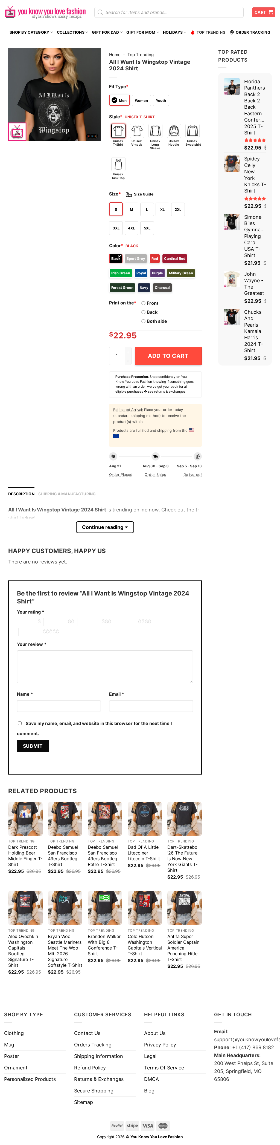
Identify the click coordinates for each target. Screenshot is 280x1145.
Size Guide (143, 194)
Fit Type (119, 86)
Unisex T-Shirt (118, 142)
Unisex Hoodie (173, 142)
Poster (11, 1056)
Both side (157, 321)
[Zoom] (16, 133)
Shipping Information (98, 1056)
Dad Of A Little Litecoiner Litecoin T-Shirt (144, 852)
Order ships (155, 474)
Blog (149, 1091)
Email (116, 694)
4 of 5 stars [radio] (126, 621)
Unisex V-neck (136, 142)
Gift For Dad (105, 32)
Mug (9, 1045)
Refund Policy (90, 1068)
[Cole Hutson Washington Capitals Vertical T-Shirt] (145, 908)
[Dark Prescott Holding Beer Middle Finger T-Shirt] (25, 819)
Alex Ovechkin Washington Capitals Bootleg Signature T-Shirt (23, 951)
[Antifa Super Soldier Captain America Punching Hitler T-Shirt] (184, 908)
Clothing (14, 1033)
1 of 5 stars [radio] (25, 621)
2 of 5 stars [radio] (56, 621)
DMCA (151, 1079)
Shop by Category (29, 32)
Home (115, 54)
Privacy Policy (160, 1045)
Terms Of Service (164, 1068)
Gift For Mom (140, 32)
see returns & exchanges (166, 391)
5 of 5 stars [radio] (31, 631)
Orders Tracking (93, 1045)
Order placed (121, 474)
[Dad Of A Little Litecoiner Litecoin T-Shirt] (145, 819)
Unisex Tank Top (118, 176)
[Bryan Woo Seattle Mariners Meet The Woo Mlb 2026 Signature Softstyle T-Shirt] (65, 908)
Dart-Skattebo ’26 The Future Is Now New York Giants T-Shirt (182, 858)
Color (116, 245)
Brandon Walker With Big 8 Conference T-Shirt (104, 945)
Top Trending (211, 32)
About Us (154, 1033)
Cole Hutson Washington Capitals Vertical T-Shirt (145, 945)
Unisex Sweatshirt (192, 142)
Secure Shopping (93, 1091)
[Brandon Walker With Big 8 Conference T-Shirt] (105, 908)
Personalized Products (30, 1079)
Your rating (30, 612)
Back (152, 312)
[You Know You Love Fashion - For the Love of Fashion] (45, 12)
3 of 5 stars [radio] (89, 621)
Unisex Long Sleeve (155, 144)
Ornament (16, 1068)
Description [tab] (21, 494)
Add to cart (168, 355)
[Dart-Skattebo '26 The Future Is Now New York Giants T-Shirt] (184, 819)
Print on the (122, 303)
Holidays (173, 32)
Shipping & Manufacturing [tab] (67, 494)
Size (115, 194)
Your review (31, 644)
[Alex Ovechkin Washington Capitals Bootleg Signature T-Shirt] (25, 908)
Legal (150, 1056)
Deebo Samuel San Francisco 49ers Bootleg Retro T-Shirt (103, 855)
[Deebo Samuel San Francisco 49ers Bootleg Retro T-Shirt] (105, 819)
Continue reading (102, 527)
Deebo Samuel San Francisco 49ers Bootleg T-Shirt (63, 855)
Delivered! (192, 474)
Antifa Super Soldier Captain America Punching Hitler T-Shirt (183, 948)
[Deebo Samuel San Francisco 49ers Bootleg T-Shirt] (65, 819)
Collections (70, 32)
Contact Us (87, 1033)
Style (115, 116)
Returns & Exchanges (99, 1079)
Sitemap (83, 1102)
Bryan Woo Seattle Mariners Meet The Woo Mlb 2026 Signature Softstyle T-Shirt (65, 951)
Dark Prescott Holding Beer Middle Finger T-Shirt (25, 855)
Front (152, 303)
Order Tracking (253, 32)
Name (25, 694)
